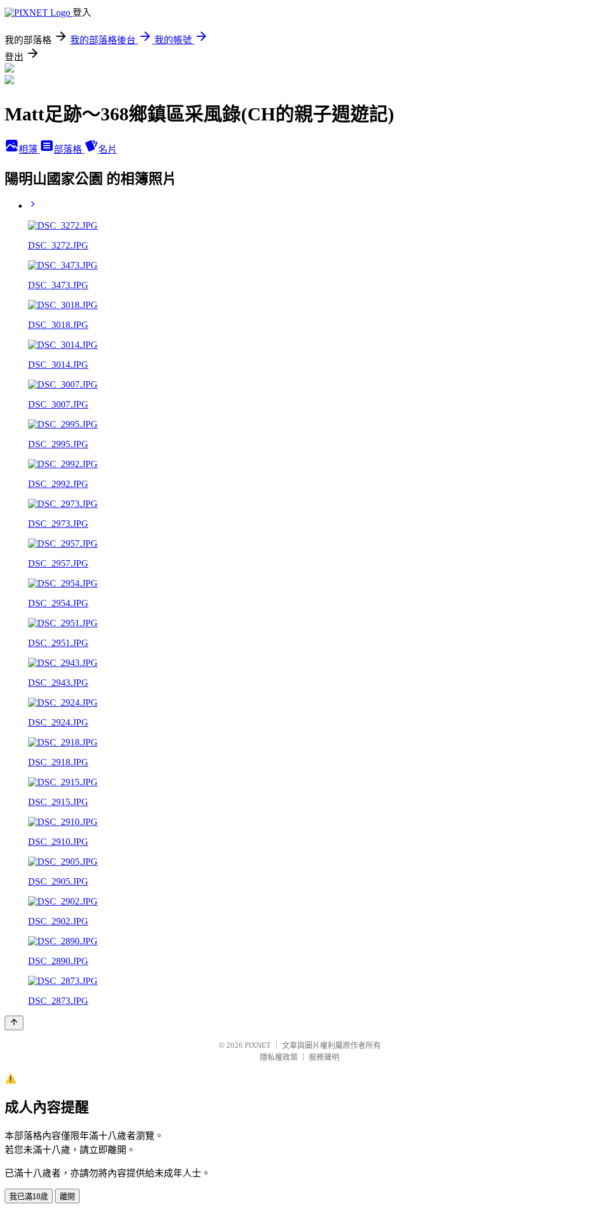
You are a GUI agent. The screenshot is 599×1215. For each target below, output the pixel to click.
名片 (107, 149)
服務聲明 (324, 1056)
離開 (67, 1196)
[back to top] (14, 1023)
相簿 (29, 149)
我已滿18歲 (28, 1196)
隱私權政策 (279, 1056)
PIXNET (258, 1045)
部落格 (69, 149)
